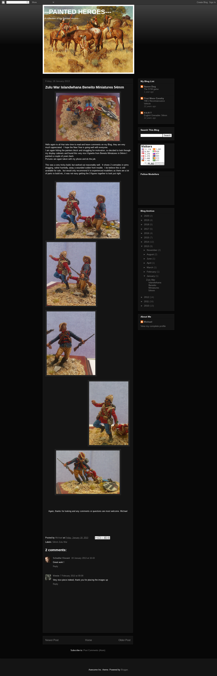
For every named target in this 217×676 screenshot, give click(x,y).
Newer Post (51, 640)
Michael (148, 322)
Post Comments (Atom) (94, 650)
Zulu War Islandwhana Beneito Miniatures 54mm (153, 285)
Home (88, 640)
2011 (146, 301)
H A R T (148, 113)
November (152, 250)
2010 (147, 305)
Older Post (124, 640)
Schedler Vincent (61, 558)
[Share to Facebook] (105, 537)
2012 (147, 297)
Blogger (124, 670)
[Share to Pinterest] (108, 537)
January (151, 276)
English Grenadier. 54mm (155, 115)
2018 (147, 224)
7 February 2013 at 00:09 (71, 576)
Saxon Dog (150, 86)
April (149, 263)
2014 (147, 241)
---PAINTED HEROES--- (77, 11)
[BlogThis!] (99, 537)
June (149, 258)
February (152, 271)
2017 (147, 229)
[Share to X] (102, 537)
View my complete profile (153, 326)
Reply (55, 566)
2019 (147, 220)
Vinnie (56, 576)
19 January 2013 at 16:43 (83, 558)
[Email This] (96, 537)
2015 (147, 237)
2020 (147, 216)
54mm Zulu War (60, 542)
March (150, 267)
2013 (147, 246)
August (150, 254)
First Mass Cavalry (154, 98)
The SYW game (151, 89)
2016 (147, 233)
